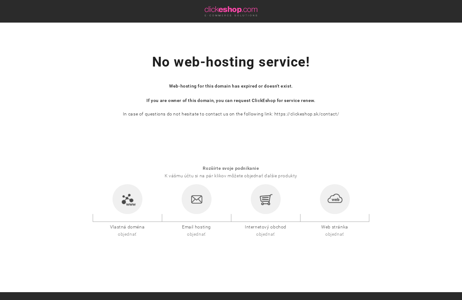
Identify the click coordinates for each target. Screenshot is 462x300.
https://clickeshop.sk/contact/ (306, 114)
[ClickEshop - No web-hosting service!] (231, 11)
